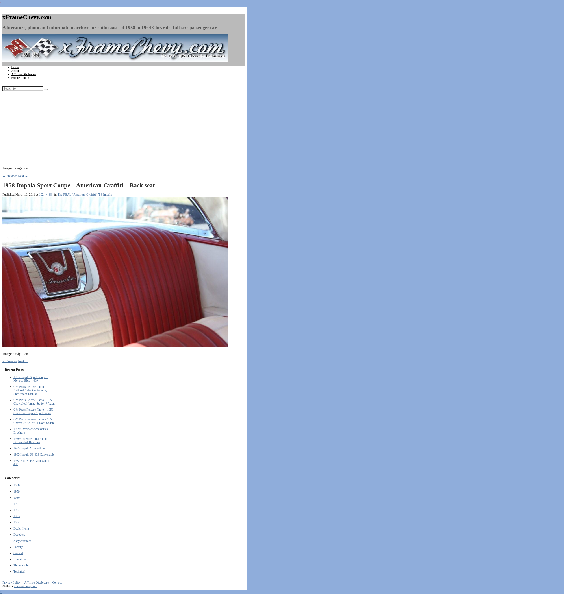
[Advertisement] (96, 129)
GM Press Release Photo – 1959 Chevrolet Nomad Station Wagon (34, 401)
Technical (19, 571)
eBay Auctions (22, 541)
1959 (16, 491)
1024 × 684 (46, 194)
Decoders (19, 534)
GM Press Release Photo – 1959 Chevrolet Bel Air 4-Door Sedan (33, 421)
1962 (16, 510)
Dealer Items (21, 528)
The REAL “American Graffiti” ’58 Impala (85, 194)
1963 (16, 516)
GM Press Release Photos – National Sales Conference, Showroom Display (30, 390)
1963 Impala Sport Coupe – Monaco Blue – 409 (30, 378)
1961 (16, 504)
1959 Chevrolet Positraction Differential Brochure (30, 440)
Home (15, 67)
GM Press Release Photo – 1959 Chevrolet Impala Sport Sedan (33, 411)
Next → (23, 176)
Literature (19, 559)
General (18, 553)
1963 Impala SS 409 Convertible (33, 454)
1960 (16, 497)
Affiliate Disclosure (23, 74)
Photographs (21, 565)
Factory (18, 547)
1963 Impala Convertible (29, 448)
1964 (16, 522)
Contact (57, 582)
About (15, 70)
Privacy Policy (20, 77)
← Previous (9, 176)
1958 (16, 485)
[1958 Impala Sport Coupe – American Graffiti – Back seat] (115, 346)
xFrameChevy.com (26, 17)
